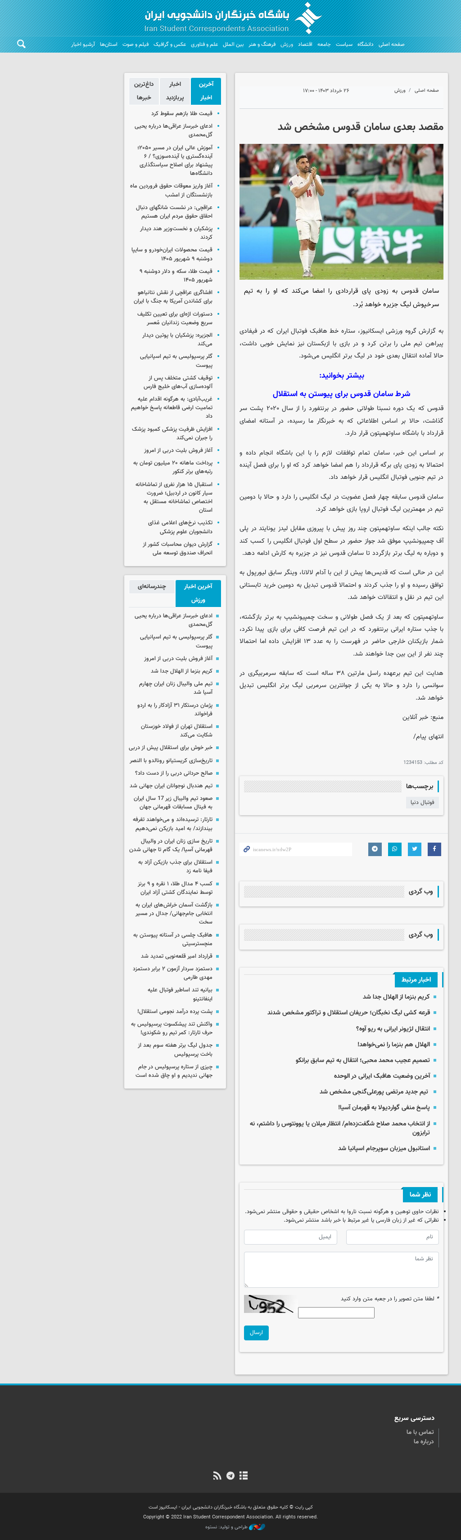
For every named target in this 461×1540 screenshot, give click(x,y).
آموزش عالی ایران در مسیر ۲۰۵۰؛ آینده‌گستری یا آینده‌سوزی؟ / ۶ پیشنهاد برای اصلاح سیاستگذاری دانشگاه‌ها (174, 161)
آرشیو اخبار (83, 44)
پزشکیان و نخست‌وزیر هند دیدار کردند (176, 233)
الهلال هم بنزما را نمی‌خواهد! (393, 1045)
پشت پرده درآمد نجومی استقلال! (174, 1011)
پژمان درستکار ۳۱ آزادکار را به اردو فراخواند (174, 710)
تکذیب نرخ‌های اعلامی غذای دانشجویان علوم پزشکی (180, 527)
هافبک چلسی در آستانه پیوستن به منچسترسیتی (172, 939)
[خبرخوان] (217, 1476)
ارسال (256, 1332)
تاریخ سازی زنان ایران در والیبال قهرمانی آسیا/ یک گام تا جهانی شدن (170, 845)
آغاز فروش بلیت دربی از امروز (178, 450)
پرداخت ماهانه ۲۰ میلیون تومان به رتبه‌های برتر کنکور (172, 467)
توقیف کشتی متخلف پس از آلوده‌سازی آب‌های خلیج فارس (178, 382)
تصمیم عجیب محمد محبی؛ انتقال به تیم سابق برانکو (363, 1060)
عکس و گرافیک (170, 44)
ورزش (286, 44)
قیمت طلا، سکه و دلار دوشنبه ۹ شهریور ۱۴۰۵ (176, 276)
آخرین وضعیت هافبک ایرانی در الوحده (382, 1076)
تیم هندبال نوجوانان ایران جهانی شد (171, 785)
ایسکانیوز (372, 331)
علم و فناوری (204, 44)
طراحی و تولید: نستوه (227, 1527)
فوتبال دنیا (422, 802)
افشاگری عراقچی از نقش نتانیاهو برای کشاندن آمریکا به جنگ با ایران (173, 297)
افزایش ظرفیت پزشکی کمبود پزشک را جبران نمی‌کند (172, 433)
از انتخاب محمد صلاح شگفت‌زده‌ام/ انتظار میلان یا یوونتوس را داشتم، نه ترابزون (340, 1128)
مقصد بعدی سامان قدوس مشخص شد (360, 127)
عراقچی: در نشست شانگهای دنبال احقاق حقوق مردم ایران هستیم (174, 212)
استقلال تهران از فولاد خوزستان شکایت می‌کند (176, 731)
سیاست (344, 44)
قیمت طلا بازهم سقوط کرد (181, 113)
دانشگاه (365, 44)
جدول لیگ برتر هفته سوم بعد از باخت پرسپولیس (175, 1049)
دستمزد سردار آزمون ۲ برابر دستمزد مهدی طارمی (172, 973)
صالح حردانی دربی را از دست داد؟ (173, 773)
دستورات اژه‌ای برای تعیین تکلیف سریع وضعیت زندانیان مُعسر (174, 318)
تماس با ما (420, 1432)
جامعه (324, 44)
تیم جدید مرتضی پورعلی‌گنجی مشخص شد (375, 1092)
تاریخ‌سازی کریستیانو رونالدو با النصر (171, 760)
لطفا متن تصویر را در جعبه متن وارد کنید (390, 1299)
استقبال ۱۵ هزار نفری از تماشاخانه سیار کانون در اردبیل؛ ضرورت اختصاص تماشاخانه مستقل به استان (174, 497)
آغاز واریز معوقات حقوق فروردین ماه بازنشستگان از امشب (171, 190)
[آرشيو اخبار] (243, 1476)
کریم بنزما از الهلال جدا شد (396, 997)
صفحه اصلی (392, 44)
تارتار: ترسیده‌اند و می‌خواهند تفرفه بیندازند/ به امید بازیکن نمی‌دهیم (172, 824)
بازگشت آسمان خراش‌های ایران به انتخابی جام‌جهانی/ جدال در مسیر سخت (174, 914)
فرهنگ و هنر (262, 44)
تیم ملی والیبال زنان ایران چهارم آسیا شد (175, 688)
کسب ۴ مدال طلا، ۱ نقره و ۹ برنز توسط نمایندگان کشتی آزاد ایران (175, 888)
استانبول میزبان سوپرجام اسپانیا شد (384, 1148)
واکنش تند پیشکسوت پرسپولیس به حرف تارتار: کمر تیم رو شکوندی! (171, 1028)
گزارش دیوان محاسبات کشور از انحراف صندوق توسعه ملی (177, 549)
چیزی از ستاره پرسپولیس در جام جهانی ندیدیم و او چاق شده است (174, 1071)
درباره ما (424, 1442)
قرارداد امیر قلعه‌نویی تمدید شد (176, 956)
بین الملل (233, 44)
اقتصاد (305, 44)
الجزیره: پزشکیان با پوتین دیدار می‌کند (177, 339)
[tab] (205, 91)
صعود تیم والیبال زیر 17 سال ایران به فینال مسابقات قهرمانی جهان (173, 803)
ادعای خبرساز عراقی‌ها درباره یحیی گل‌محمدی (173, 130)
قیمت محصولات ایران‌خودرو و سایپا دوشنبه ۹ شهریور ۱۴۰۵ (171, 254)
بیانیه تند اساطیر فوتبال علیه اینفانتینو (180, 994)
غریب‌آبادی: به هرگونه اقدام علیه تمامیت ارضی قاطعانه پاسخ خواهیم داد (171, 408)
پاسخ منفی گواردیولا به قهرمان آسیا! (384, 1108)
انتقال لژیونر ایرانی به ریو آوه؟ (393, 1029)
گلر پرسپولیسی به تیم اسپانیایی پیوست (176, 361)
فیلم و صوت (135, 44)
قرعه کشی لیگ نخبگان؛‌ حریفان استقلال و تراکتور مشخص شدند (348, 1013)
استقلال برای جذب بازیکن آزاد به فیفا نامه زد (175, 866)
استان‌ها (109, 44)
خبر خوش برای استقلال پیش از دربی (170, 747)
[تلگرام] (230, 1476)
